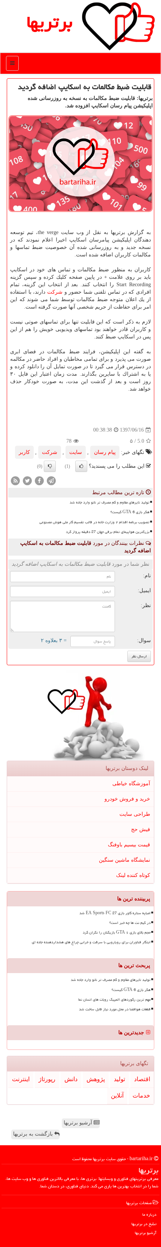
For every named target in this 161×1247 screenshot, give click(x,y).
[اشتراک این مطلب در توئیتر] (27, 480)
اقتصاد (142, 1079)
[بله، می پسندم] (81, 466)
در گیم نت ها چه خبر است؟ (130, 922)
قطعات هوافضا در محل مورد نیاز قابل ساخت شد (115, 1009)
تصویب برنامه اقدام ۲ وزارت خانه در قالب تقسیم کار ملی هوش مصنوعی (94, 522)
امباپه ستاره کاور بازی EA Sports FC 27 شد (115, 913)
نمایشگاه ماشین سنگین (124, 860)
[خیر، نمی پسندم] (50, 466)
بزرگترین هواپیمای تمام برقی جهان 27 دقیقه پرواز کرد (107, 532)
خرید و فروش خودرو (127, 799)
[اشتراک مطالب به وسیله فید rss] (15, 480)
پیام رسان (105, 452)
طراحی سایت (134, 814)
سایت (75, 452)
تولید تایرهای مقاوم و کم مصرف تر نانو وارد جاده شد (109, 502)
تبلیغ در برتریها (144, 1224)
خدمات (141, 1095)
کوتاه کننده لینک (133, 875)
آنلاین (117, 1095)
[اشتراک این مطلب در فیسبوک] (39, 480)
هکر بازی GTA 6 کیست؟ (129, 512)
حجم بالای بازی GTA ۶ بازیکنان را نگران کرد (117, 932)
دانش (71, 1079)
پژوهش (95, 1079)
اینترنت (21, 1079)
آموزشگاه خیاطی (131, 783)
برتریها (49, 22)
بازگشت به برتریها (33, 1134)
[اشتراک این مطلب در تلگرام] (51, 480)
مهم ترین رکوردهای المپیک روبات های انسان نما (114, 999)
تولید (119, 1079)
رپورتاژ (47, 1079)
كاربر (24, 452)
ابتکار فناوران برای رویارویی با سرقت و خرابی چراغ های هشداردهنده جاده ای (91, 942)
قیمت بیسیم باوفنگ (129, 844)
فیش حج (140, 829)
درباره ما (149, 1214)
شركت (55, 292)
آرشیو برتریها (79, 1123)
